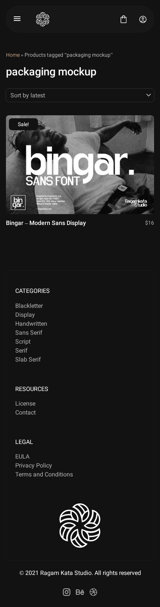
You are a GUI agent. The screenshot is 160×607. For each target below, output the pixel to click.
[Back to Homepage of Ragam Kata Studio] (70, 19)
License (25, 403)
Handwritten (31, 323)
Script (23, 341)
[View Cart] (123, 19)
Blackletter (29, 305)
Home (13, 55)
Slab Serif (28, 359)
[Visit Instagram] (66, 592)
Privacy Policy (33, 465)
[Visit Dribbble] (93, 592)
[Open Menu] (17, 19)
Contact (25, 412)
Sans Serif (28, 332)
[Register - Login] (143, 19)
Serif (21, 350)
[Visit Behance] (80, 592)
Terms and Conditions (44, 474)
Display (25, 314)
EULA (22, 456)
